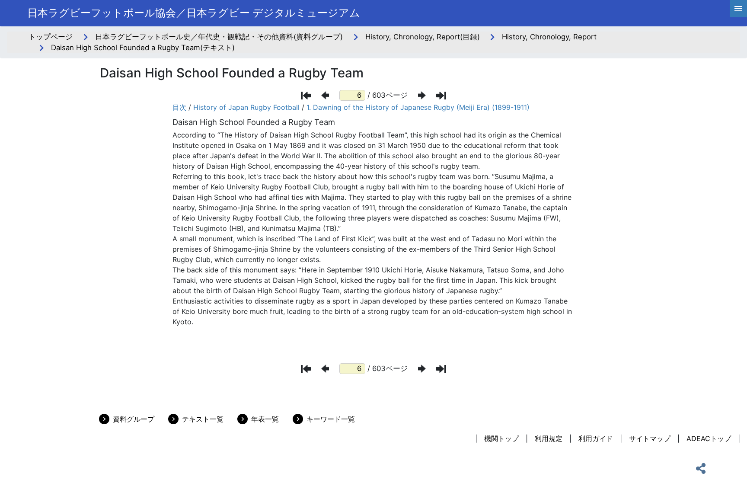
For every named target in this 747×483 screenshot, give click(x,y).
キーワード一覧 (330, 419)
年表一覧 (265, 419)
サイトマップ (649, 438)
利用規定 (548, 438)
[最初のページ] (306, 95)
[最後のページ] (441, 95)
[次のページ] (422, 95)
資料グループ (133, 419)
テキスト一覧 (202, 419)
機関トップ (501, 438)
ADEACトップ (708, 438)
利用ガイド (595, 438)
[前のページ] (325, 95)
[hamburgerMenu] (738, 8)
